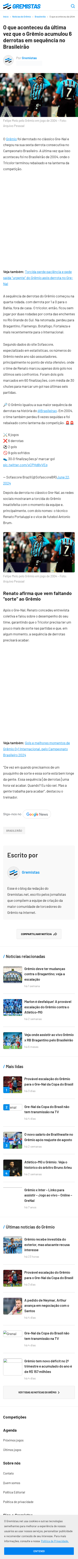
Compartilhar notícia (36, 934)
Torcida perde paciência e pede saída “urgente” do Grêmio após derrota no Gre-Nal (38, 278)
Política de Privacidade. (55, 1541)
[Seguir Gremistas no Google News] (27, 812)
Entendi (39, 1551)
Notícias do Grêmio (21, 16)
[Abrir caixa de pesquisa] (73, 6)
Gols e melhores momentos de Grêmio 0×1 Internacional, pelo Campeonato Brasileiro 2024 (36, 749)
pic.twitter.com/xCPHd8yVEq (25, 465)
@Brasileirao (47, 411)
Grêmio (11, 139)
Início (6, 16)
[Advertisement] (39, 217)
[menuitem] (39, 1440)
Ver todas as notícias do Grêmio (37, 1392)
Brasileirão (40, 16)
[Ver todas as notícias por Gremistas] (8, 58)
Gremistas (29, 58)
